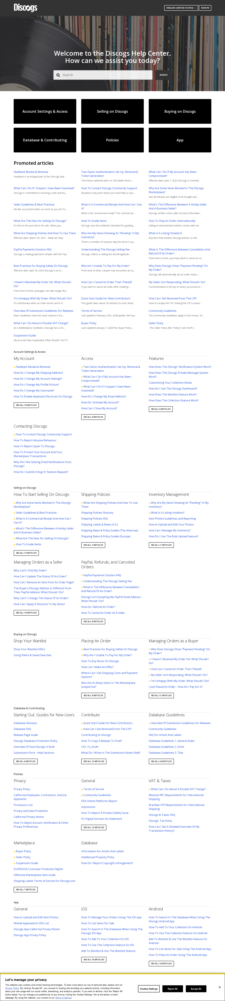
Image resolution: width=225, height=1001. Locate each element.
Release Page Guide (26, 735)
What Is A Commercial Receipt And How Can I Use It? (111, 206)
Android (156, 909)
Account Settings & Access (30, 352)
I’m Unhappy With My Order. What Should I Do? (43, 298)
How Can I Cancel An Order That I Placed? (106, 282)
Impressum (88, 807)
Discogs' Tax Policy (160, 821)
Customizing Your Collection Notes (170, 382)
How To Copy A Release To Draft (101, 741)
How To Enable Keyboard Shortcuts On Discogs (43, 396)
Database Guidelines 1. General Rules (172, 741)
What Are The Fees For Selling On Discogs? (40, 221)
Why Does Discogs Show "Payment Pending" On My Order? (178, 268)
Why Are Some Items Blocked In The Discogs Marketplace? (176, 190)
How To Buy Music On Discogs (100, 661)
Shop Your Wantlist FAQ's (29, 649)
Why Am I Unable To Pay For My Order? (105, 266)
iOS (84, 909)
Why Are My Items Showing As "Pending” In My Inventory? (110, 235)
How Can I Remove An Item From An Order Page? (44, 582)
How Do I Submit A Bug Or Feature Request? (41, 472)
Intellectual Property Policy (97, 857)
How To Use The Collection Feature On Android (178, 933)
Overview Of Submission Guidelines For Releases (43, 311)
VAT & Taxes (160, 780)
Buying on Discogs (25, 634)
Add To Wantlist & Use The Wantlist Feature (108, 951)
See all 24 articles (161, 761)
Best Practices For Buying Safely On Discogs (41, 266)
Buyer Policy (88, 323)
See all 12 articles (94, 761)
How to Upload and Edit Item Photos (36, 917)
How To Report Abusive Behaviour (35, 440)
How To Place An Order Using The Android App (178, 955)
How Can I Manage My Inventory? (169, 530)
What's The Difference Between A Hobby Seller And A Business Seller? (178, 206)
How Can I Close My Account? (99, 408)
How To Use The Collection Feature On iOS (107, 945)
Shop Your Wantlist (30, 640)
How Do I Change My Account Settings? (38, 378)
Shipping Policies (95, 494)
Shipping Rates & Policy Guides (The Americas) (109, 530)
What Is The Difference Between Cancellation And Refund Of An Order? (179, 251)
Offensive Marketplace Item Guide (35, 875)
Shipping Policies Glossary (97, 512)
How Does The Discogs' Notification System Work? (180, 367)
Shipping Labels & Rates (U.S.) (99, 524)
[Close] (219, 987)
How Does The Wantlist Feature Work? (173, 394)
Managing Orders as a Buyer (173, 640)
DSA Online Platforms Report (99, 801)
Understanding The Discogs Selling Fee (105, 249)
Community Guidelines (162, 311)
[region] (112, 987)
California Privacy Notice (29, 817)
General (88, 780)
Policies (18, 774)
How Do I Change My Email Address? (103, 396)
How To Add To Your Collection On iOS (105, 939)
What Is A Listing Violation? (165, 233)
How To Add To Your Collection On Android (175, 927)
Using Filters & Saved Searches (32, 655)
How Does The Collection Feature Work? (174, 400)
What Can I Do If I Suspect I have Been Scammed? (44, 188)
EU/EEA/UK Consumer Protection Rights (38, 869)
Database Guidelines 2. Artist (166, 747)
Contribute (90, 714)
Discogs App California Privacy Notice (37, 929)
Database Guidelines (167, 714)
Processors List (23, 805)
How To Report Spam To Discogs (34, 446)
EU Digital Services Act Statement (101, 819)
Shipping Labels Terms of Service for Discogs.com (44, 881)
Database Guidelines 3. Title (166, 752)
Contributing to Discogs (96, 735)
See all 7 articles (93, 545)
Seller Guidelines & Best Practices (34, 204)
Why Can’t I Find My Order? (30, 570)
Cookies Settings (149, 988)
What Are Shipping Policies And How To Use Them (45, 233)
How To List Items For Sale (97, 923)
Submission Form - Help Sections (34, 752)
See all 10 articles (26, 405)
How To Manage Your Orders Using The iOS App (111, 917)
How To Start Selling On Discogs (41, 494)
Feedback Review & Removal (31, 172)
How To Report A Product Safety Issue (104, 813)
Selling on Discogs (25, 488)
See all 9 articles (93, 417)
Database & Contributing (29, 708)
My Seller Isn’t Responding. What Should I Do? (177, 282)
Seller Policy (156, 323)
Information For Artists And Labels (102, 851)
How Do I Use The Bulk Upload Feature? (173, 536)
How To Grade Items (94, 221)
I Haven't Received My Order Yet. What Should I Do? (42, 284)
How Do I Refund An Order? (98, 607)
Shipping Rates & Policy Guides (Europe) (105, 536)
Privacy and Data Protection (31, 811)
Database (89, 842)
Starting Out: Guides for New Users (44, 714)
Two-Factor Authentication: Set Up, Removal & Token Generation (109, 174)
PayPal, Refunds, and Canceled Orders (108, 564)
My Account (24, 358)
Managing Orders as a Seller (38, 562)
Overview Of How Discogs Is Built (34, 747)
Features (156, 358)
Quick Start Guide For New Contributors (105, 298)
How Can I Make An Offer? (97, 667)
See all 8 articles (93, 621)
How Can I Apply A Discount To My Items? (39, 604)
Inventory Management (169, 494)
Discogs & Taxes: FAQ (162, 815)
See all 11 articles (161, 545)
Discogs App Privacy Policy (30, 935)
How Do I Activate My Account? (100, 402)
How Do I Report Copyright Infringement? (107, 863)
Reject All (173, 988)
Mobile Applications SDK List (31, 923)
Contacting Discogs (30, 426)
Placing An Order (96, 640)
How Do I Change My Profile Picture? (36, 384)
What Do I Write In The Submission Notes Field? (110, 752)
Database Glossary (25, 723)
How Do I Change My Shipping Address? (38, 373)
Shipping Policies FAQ (94, 518)
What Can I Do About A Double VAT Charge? (41, 323)
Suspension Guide (25, 335)
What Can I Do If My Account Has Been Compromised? (173, 174)
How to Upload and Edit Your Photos (171, 524)
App (16, 902)
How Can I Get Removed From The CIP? (173, 298)
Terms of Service (91, 311)
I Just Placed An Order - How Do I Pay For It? (176, 687)
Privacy (20, 780)
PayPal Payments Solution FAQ (32, 249)
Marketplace (24, 842)
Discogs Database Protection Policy (35, 741)
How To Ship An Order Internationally (172, 221)
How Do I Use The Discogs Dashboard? (173, 388)
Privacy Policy (22, 789)
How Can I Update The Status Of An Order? (40, 576)
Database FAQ (22, 729)
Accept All (196, 988)
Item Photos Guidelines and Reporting (172, 518)
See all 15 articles (26, 552)
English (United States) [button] (180, 7)
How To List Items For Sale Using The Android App (180, 949)
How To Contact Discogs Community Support (109, 188)
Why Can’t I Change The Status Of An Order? (41, 598)
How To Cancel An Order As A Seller (103, 613)
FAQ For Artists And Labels (165, 735)
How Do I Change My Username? (34, 390)
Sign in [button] (205, 7)
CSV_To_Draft (89, 747)
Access (87, 358)
